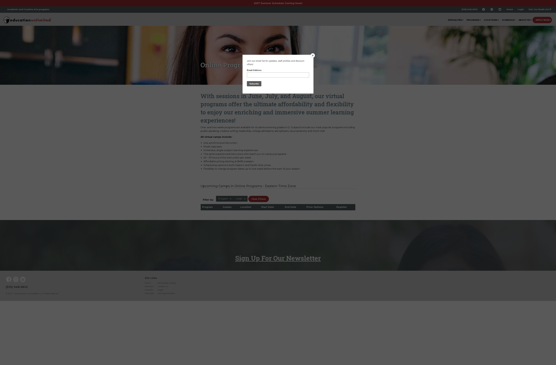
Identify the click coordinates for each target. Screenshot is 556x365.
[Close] (313, 55)
